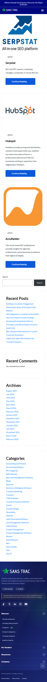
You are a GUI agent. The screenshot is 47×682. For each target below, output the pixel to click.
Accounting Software (15, 467)
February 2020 (12, 439)
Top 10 (9, 553)
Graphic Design (12, 509)
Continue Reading (19, 81)
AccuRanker (13, 238)
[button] (42, 10)
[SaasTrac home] (15, 571)
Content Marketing (14, 491)
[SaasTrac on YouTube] (26, 604)
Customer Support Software (17, 502)
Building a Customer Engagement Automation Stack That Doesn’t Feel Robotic (21, 307)
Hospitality (10, 512)
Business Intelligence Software (18, 488)
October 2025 (12, 425)
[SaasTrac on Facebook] (3, 604)
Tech (8, 550)
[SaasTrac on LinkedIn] (15, 604)
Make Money (11, 526)
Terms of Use (16, 678)
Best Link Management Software (19, 477)
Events (9, 505)
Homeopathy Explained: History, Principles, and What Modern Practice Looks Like (21, 324)
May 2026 (10, 401)
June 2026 (10, 397)
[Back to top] (42, 666)
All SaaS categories (8, 619)
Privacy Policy (5, 678)
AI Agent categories (8, 632)
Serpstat (10, 62)
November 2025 (13, 422)
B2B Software (11, 474)
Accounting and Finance (16, 463)
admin (10, 57)
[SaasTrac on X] (9, 604)
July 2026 (10, 394)
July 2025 (10, 429)
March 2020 (11, 436)
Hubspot (11, 141)
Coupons (10, 495)
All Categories (12, 470)
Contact (24, 678)
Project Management (15, 529)
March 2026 (11, 408)
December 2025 (12, 418)
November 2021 (13, 432)
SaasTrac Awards (7, 640)
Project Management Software (18, 533)
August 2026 (11, 391)
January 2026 (11, 415)
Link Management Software (17, 522)
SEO (8, 543)
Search (5, 277)
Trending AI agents (8, 636)
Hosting (9, 515)
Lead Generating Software (17, 519)
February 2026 (12, 411)
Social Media (11, 547)
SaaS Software (12, 540)
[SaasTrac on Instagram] (20, 604)
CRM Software (12, 498)
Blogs (8, 481)
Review (9, 536)
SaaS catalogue (8, 589)
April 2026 (10, 404)
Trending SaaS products (10, 623)
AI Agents (20, 589)
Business (9, 484)
